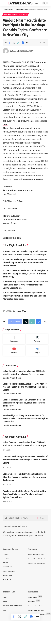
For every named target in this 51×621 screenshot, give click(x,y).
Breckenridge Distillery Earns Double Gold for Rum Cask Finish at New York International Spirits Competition (25, 284)
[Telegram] (37, 350)
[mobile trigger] (5, 3)
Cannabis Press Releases (15, 14)
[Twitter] (37, 339)
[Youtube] (14, 350)
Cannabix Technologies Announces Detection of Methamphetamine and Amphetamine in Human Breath (25, 262)
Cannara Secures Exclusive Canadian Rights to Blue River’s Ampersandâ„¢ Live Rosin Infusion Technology (25, 273)
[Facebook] (14, 339)
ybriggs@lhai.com (12, 237)
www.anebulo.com (33, 179)
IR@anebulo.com (11, 216)
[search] (32, 3)
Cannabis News (20, 3)
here (15, 120)
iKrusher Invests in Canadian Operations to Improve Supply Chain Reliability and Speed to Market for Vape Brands (24, 295)
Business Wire (19, 311)
